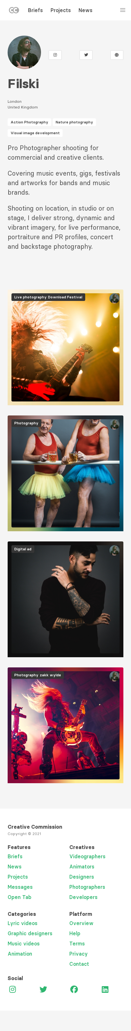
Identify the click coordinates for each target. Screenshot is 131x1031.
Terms (77, 943)
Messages (20, 887)
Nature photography (74, 122)
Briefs (35, 10)
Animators (81, 866)
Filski (23, 84)
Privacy (78, 954)
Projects (61, 10)
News (86, 10)
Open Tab (19, 897)
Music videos (24, 943)
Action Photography (29, 122)
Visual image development (35, 132)
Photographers (87, 887)
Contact (79, 964)
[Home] (14, 11)
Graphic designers (30, 933)
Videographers (87, 856)
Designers (81, 877)
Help (74, 933)
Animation (20, 954)
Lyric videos (23, 923)
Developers (83, 897)
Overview (81, 923)
